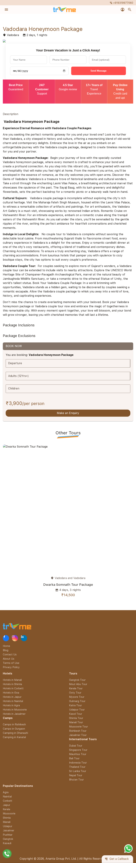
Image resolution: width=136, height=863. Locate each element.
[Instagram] (15, 638)
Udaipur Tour (77, 709)
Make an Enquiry (68, 413)
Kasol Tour (75, 713)
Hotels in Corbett (13, 688)
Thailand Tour (77, 766)
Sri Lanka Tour (77, 771)
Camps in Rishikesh (14, 724)
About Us (8, 658)
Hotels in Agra (11, 705)
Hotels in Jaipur (12, 696)
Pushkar (7, 834)
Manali (6, 821)
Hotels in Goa (11, 692)
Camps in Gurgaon (14, 728)
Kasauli (7, 843)
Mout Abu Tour (78, 684)
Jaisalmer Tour (78, 734)
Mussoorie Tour (78, 726)
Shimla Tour (76, 718)
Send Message (98, 70)
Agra (5, 792)
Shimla (7, 817)
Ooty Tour (75, 692)
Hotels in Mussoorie (15, 709)
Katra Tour (75, 705)
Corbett (7, 800)
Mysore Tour (76, 696)
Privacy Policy (11, 667)
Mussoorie (9, 813)
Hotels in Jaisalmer (14, 713)
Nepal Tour (75, 775)
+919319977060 (121, 2)
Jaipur (6, 804)
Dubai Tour (75, 745)
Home (6, 645)
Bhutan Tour (76, 779)
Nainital (7, 796)
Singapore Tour (78, 749)
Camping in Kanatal (14, 737)
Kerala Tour (76, 688)
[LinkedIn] (24, 638)
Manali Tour (76, 722)
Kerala (6, 809)
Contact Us (10, 654)
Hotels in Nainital (13, 701)
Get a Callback (117, 859)
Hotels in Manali (12, 679)
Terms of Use (11, 662)
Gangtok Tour (77, 679)
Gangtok (8, 838)
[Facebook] (6, 638)
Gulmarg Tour (77, 701)
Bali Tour (74, 758)
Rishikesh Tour (77, 730)
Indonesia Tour (78, 762)
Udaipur (7, 826)
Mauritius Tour (77, 754)
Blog (5, 650)
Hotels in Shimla (12, 684)
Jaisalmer (8, 830)
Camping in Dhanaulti (15, 732)
